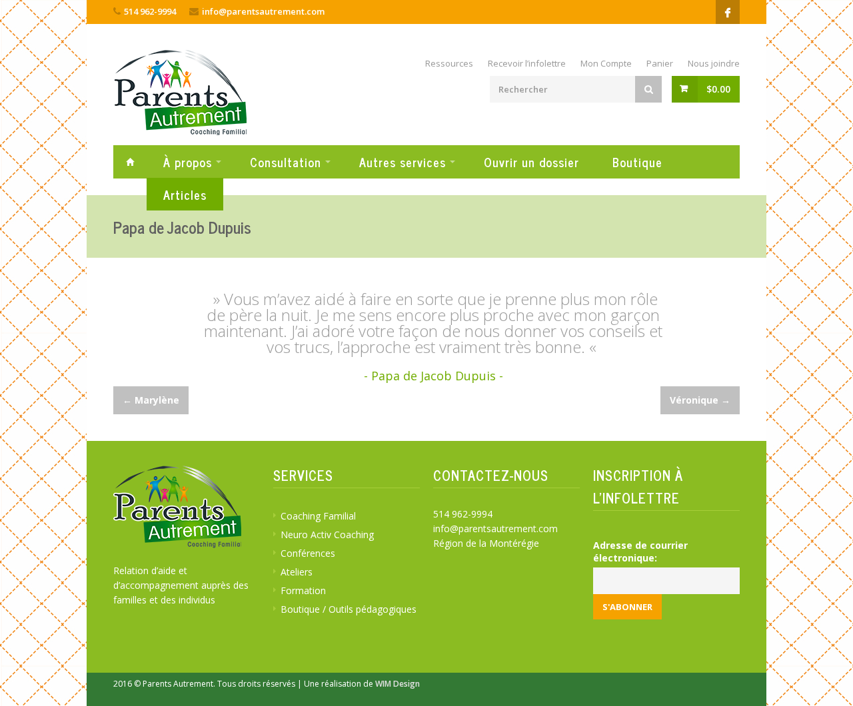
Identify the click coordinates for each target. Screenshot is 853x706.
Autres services (402, 162)
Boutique (637, 162)
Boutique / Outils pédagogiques (349, 609)
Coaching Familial (318, 516)
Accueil (130, 161)
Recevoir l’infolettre (527, 63)
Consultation (285, 162)
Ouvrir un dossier (531, 162)
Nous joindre (714, 63)
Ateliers (297, 571)
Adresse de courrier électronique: (640, 551)
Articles (185, 194)
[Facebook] (728, 12)
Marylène (151, 400)
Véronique (700, 400)
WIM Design (397, 683)
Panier (659, 63)
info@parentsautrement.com (263, 11)
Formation (303, 590)
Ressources (449, 63)
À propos (187, 162)
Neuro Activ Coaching (327, 534)
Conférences (308, 553)
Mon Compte (606, 63)
